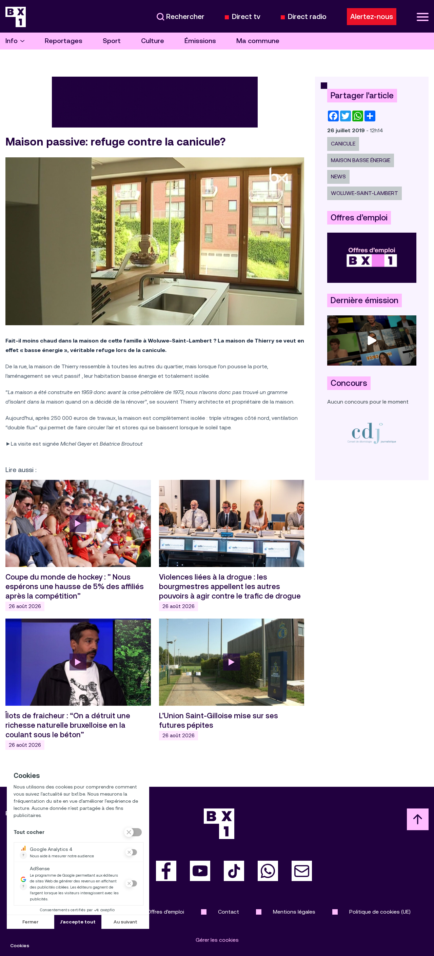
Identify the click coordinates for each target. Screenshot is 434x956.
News (338, 176)
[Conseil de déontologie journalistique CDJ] (372, 433)
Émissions (200, 41)
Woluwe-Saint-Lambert (364, 193)
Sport (112, 41)
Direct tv (246, 17)
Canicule (343, 144)
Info (11, 41)
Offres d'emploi (165, 912)
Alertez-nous (371, 17)
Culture (152, 41)
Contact (228, 912)
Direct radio (307, 17)
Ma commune (257, 41)
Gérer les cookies (217, 940)
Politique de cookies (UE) (380, 912)
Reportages (63, 41)
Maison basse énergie (360, 160)
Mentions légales (294, 912)
